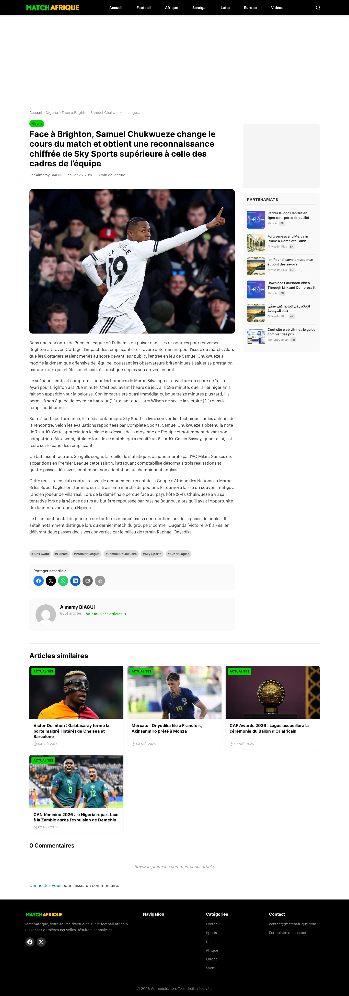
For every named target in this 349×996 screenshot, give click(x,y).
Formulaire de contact (287, 933)
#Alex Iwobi (40, 554)
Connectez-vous (45, 886)
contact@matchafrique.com (292, 924)
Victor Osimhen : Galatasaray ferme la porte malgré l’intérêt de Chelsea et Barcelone (71, 731)
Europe (250, 7)
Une (209, 942)
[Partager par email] (88, 581)
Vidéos (277, 7)
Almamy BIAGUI (77, 607)
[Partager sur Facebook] (38, 581)
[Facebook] (29, 942)
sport (210, 968)
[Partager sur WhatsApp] (63, 581)
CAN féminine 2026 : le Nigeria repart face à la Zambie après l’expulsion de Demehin (76, 817)
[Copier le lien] (100, 581)
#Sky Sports (152, 554)
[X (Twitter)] (41, 942)
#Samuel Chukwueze (121, 554)
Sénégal (199, 7)
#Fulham (61, 554)
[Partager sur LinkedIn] (75, 581)
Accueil (115, 7)
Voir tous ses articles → (106, 614)
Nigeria (52, 113)
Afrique (171, 7)
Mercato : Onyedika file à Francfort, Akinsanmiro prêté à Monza (167, 728)
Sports (211, 933)
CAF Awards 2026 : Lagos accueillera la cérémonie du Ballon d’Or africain (269, 728)
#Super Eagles (178, 554)
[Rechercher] (318, 7)
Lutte (225, 7)
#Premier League (86, 554)
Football (144, 7)
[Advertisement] (174, 59)
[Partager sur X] (51, 581)
